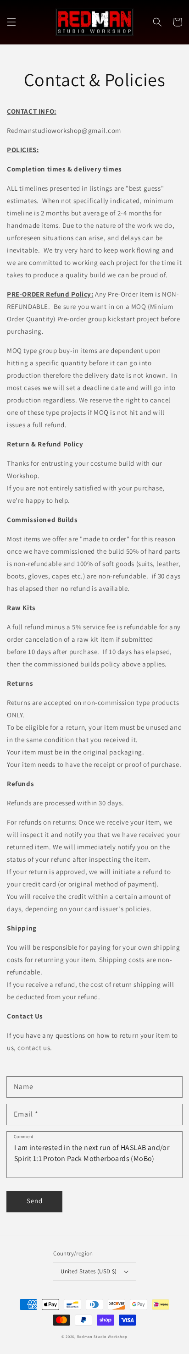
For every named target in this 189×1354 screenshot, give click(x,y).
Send (35, 1200)
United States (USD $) (89, 1271)
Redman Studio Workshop (102, 1336)
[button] (11, 22)
